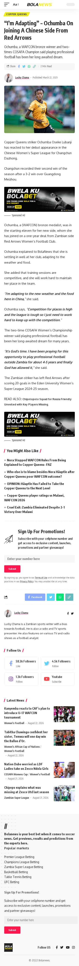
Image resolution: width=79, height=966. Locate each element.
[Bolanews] (39, 4)
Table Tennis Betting (17, 877)
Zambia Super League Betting (23, 867)
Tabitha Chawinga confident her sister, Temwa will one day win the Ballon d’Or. (26, 736)
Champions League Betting (21, 862)
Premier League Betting (19, 857)
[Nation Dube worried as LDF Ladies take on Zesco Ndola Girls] (64, 770)
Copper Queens (16, 14)
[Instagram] (22, 679)
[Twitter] (58, 663)
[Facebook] (22, 663)
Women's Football (14, 723)
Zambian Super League (16, 797)
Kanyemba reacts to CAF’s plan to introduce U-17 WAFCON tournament (27, 713)
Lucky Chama (22, 77)
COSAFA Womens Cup (16, 774)
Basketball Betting (16, 872)
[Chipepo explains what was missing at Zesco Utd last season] (64, 793)
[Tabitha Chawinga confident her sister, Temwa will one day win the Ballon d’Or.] (64, 738)
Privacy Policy (26, 581)
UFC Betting (11, 882)
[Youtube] (58, 679)
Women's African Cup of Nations (22, 746)
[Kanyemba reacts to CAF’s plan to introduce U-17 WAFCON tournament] (64, 714)
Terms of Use (41, 577)
